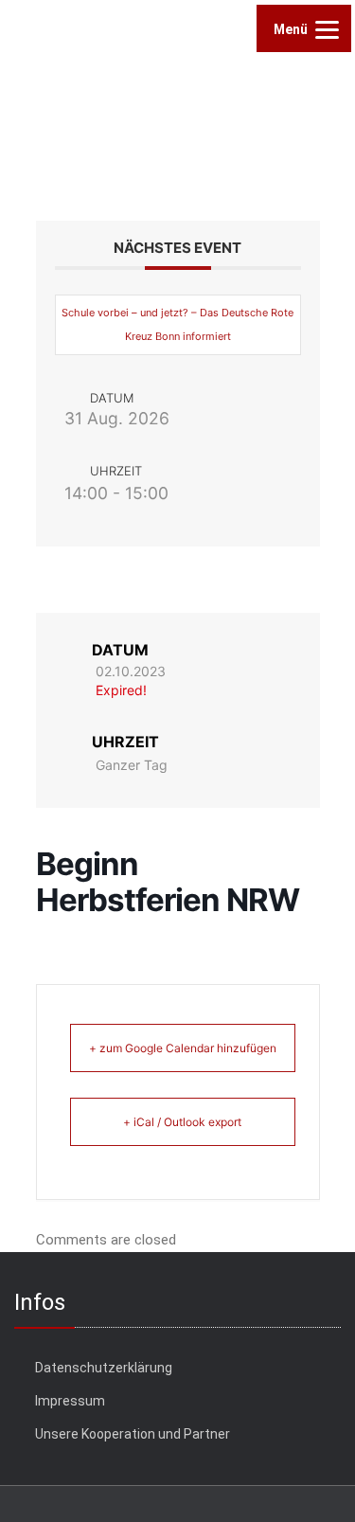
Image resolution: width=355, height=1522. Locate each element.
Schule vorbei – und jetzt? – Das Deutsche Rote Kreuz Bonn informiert (177, 324)
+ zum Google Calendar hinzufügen (182, 1048)
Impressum (70, 1400)
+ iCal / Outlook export (182, 1122)
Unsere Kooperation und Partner (132, 1433)
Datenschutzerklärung (103, 1367)
